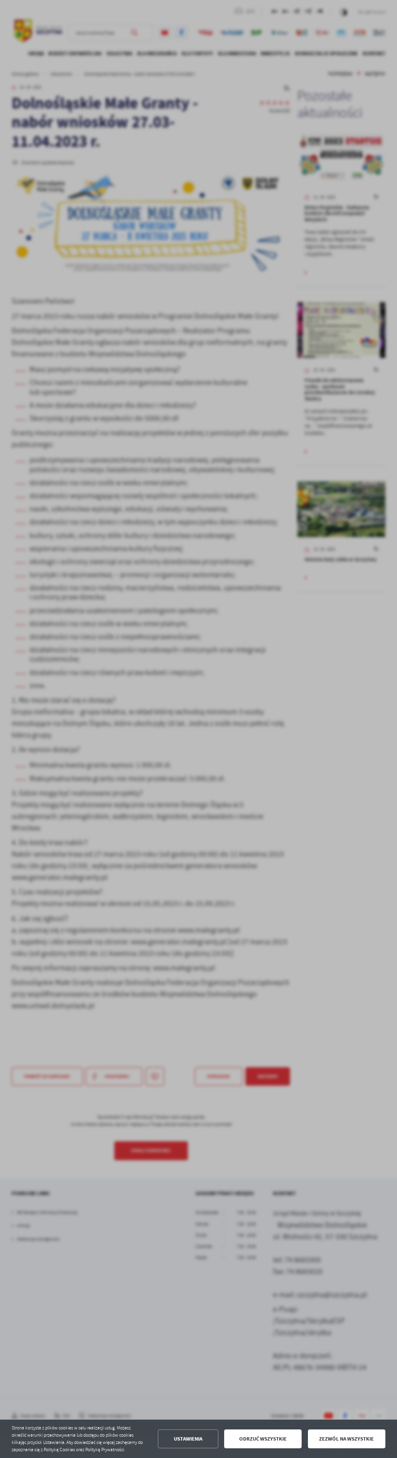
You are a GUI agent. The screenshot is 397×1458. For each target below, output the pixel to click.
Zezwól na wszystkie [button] (346, 1439)
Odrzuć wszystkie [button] (263, 1439)
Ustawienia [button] (188, 1439)
